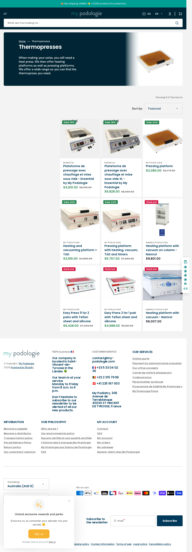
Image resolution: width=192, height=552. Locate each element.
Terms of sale (124, 544)
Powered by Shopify (22, 367)
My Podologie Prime (145, 391)
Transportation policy (18, 438)
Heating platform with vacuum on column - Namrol (162, 250)
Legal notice (140, 544)
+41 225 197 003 (108, 383)
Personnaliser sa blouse (147, 382)
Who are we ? (49, 428)
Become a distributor (17, 433)
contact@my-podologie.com (103, 360)
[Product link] (80, 231)
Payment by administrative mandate (157, 363)
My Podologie (26, 363)
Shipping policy (80, 544)
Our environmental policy (57, 433)
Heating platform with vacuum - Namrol (162, 315)
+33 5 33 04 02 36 (105, 369)
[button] (5, 14)
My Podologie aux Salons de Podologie (66, 447)
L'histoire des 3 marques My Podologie (66, 442)
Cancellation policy (160, 544)
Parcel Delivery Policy (17, 442)
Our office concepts (145, 368)
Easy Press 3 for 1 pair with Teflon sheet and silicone (120, 317)
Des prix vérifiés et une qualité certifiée (66, 438)
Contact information (103, 544)
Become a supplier (16, 428)
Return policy (12, 447)
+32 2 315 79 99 (107, 377)
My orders (103, 442)
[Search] (178, 23)
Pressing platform (159, 166)
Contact (102, 428)
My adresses (105, 447)
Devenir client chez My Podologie (118, 452)
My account (104, 438)
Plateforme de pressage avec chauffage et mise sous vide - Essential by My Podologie (78, 174)
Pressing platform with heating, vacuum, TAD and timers (121, 250)
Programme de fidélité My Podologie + (157, 386)
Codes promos (142, 377)
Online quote (140, 358)
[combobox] (93, 23)
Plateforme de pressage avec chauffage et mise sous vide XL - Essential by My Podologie (118, 176)
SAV (99, 433)
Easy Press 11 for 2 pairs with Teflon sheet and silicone (77, 317)
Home (22, 41)
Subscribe (170, 521)
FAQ (43, 452)
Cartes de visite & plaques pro (152, 372)
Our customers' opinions (19, 452)
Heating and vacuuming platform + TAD (80, 250)
